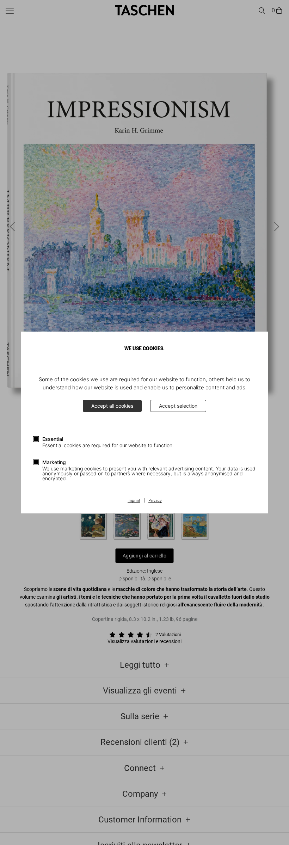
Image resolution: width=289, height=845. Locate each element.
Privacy (155, 501)
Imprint (134, 501)
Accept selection (178, 406)
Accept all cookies (112, 406)
